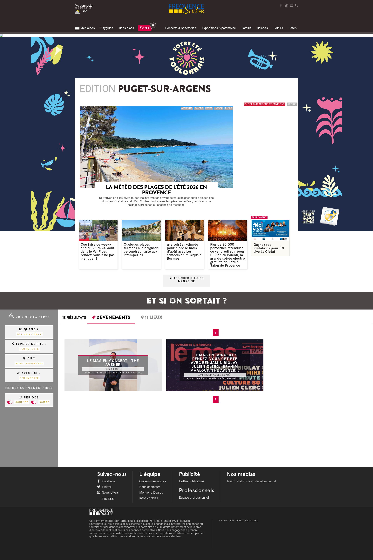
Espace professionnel (194, 497)
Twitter (106, 487)
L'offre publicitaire (191, 481)
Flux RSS (107, 499)
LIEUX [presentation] (153, 318)
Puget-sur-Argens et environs (264, 104)
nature (219, 108)
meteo (208, 108)
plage (228, 108)
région (292, 104)
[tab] (111, 318)
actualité (186, 108)
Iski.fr (251, 481)
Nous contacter (149, 487)
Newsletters (110, 492)
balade (199, 108)
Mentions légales (151, 492)
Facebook (108, 481)
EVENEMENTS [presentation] (113, 318)
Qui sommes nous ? (152, 481)
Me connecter (84, 5)
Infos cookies (148, 498)
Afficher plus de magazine (188, 280)
